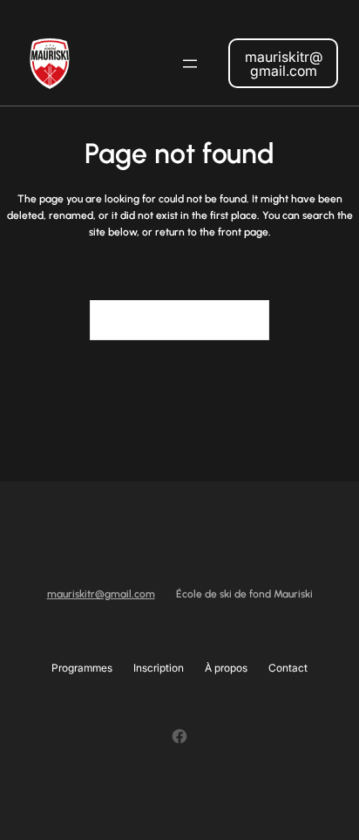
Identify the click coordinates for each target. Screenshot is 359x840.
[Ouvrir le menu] (190, 63)
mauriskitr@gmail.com (283, 63)
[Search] (246, 320)
